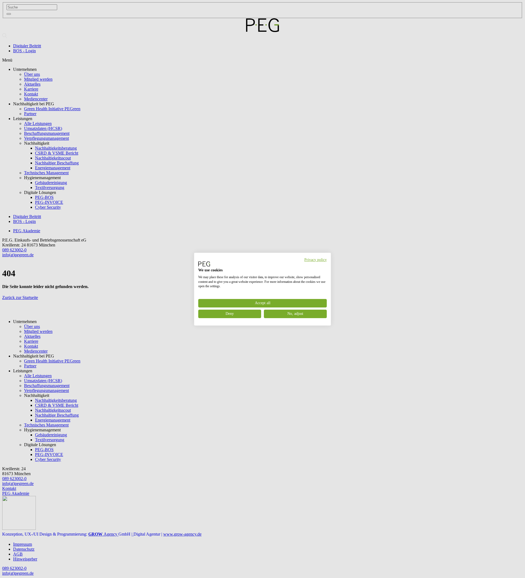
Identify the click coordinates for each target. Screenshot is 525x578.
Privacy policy (315, 259)
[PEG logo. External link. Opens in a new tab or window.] (204, 264)
